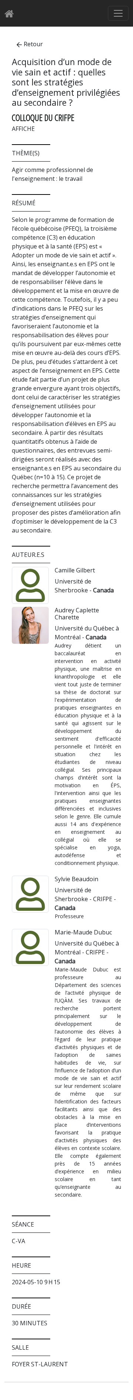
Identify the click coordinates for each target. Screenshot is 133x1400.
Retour (33, 44)
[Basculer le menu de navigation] (118, 13)
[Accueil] (11, 13)
